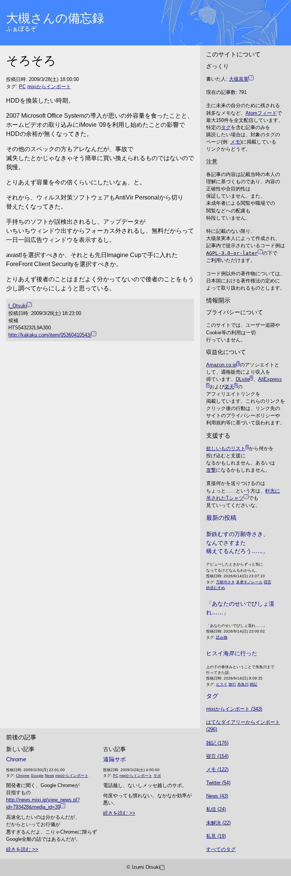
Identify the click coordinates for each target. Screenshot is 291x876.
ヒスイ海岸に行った (231, 653)
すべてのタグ (221, 849)
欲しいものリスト (226, 448)
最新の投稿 (221, 517)
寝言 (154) (217, 756)
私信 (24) (216, 809)
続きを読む (18, 849)
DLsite (243, 379)
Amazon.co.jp (221, 365)
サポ (157, 775)
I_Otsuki (17, 306)
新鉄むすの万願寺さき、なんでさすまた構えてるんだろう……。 (237, 542)
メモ (235, 142)
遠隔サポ (114, 759)
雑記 (253, 684)
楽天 (229, 387)
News (49, 775)
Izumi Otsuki (146, 867)
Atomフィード (261, 113)
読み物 (221, 637)
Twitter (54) (218, 783)
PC (22, 86)
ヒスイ (221, 684)
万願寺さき (225, 582)
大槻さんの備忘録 (55, 18)
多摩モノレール (249, 582)
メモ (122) (217, 769)
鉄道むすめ (215, 588)
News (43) (217, 796)
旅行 (232, 684)
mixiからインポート (49, 86)
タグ (226, 127)
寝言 (267, 582)
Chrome (16, 759)
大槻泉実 (239, 79)
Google (37, 775)
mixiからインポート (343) (234, 709)
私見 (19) (216, 836)
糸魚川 (243, 684)
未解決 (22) (218, 823)
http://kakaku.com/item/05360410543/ (49, 335)
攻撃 (211, 470)
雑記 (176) (217, 743)
